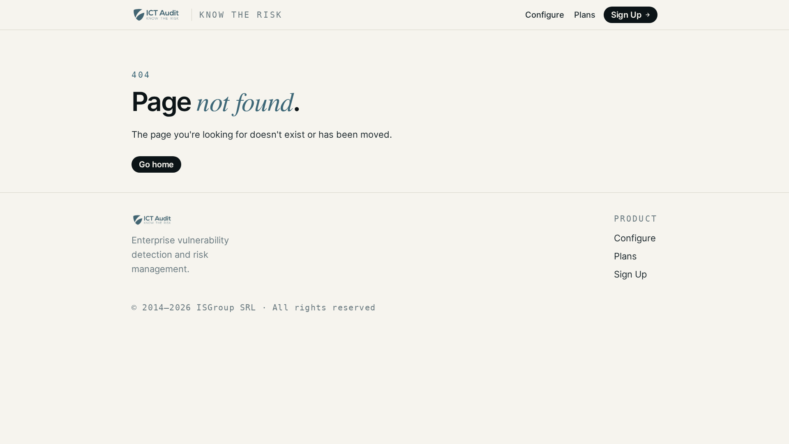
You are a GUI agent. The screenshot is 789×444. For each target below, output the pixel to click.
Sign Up (626, 15)
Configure (544, 15)
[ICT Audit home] (193, 220)
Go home (156, 164)
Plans (584, 15)
